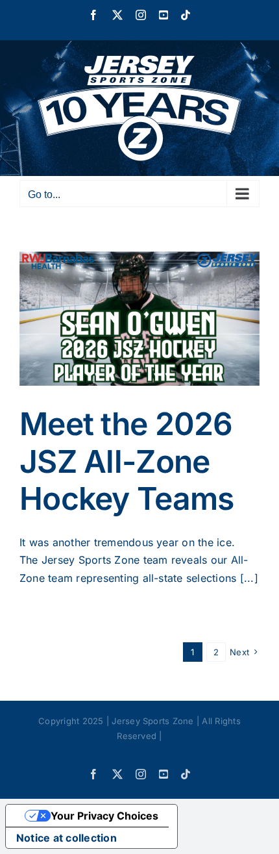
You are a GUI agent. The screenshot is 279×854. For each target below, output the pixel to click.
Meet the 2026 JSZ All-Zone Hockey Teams (126, 461)
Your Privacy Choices (104, 815)
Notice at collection (66, 837)
